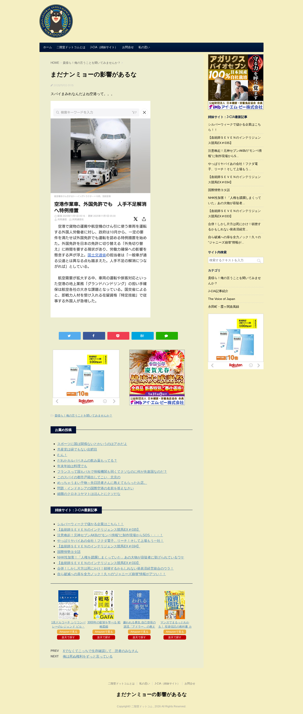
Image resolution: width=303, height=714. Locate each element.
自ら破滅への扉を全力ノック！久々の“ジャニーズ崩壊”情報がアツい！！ (111, 574)
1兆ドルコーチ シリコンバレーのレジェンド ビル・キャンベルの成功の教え (68, 626)
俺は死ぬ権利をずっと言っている (88, 656)
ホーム (47, 47)
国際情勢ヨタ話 (69, 552)
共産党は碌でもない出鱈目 (77, 449)
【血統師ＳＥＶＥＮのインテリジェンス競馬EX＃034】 (98, 546)
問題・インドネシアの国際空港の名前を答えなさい (95, 488)
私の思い (144, 47)
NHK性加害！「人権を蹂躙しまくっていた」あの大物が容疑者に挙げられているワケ (120, 557)
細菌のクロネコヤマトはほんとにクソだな (88, 494)
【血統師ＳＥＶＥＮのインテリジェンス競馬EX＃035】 (98, 529)
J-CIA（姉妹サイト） (104, 47)
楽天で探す (68, 637)
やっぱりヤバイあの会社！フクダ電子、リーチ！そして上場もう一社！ (110, 540)
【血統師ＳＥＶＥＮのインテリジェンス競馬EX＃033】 (98, 563)
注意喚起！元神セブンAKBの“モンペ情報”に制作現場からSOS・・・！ (110, 535)
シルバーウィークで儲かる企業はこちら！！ (90, 524)
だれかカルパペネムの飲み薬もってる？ (87, 460)
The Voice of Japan (221, 299)
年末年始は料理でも (72, 466)
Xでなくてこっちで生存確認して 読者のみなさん (100, 651)
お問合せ (128, 47)
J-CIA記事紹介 (218, 291)
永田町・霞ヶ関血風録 (223, 306)
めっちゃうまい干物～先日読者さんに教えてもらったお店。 (102, 483)
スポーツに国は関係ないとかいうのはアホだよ (92, 444)
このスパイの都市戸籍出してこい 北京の (88, 477)
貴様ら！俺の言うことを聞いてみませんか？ (83, 415)
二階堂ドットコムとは (71, 47)
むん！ (62, 455)
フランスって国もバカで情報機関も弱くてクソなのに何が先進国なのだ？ (112, 471)
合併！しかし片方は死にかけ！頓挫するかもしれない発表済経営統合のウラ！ (115, 568)
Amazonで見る (68, 631)
